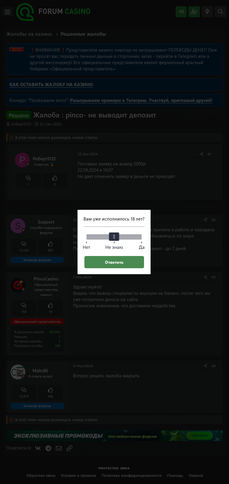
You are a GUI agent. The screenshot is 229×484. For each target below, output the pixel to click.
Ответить (114, 262)
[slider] (114, 236)
